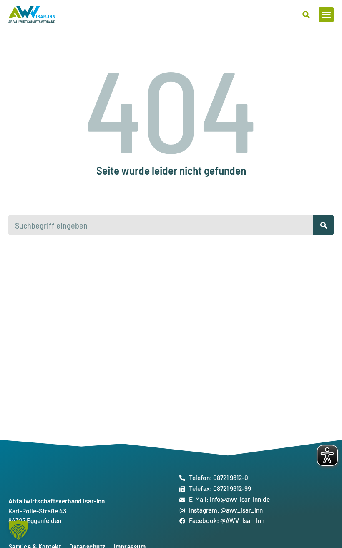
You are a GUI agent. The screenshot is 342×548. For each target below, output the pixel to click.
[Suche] (323, 225)
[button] (326, 14)
